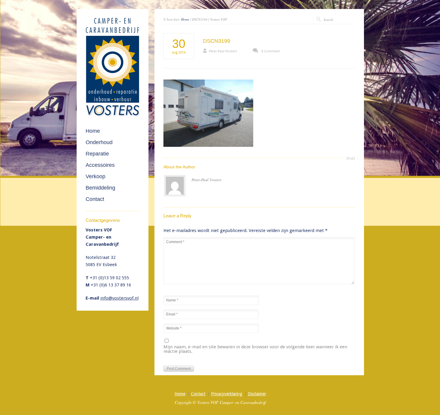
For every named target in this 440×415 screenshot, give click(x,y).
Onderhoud (99, 142)
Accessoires (100, 165)
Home (185, 19)
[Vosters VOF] (112, 115)
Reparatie (97, 153)
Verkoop (95, 176)
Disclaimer (257, 393)
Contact (95, 199)
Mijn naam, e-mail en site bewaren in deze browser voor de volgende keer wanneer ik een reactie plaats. (255, 349)
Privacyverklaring (226, 393)
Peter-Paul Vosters (223, 51)
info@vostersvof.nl (119, 298)
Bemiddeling (100, 187)
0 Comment (270, 51)
